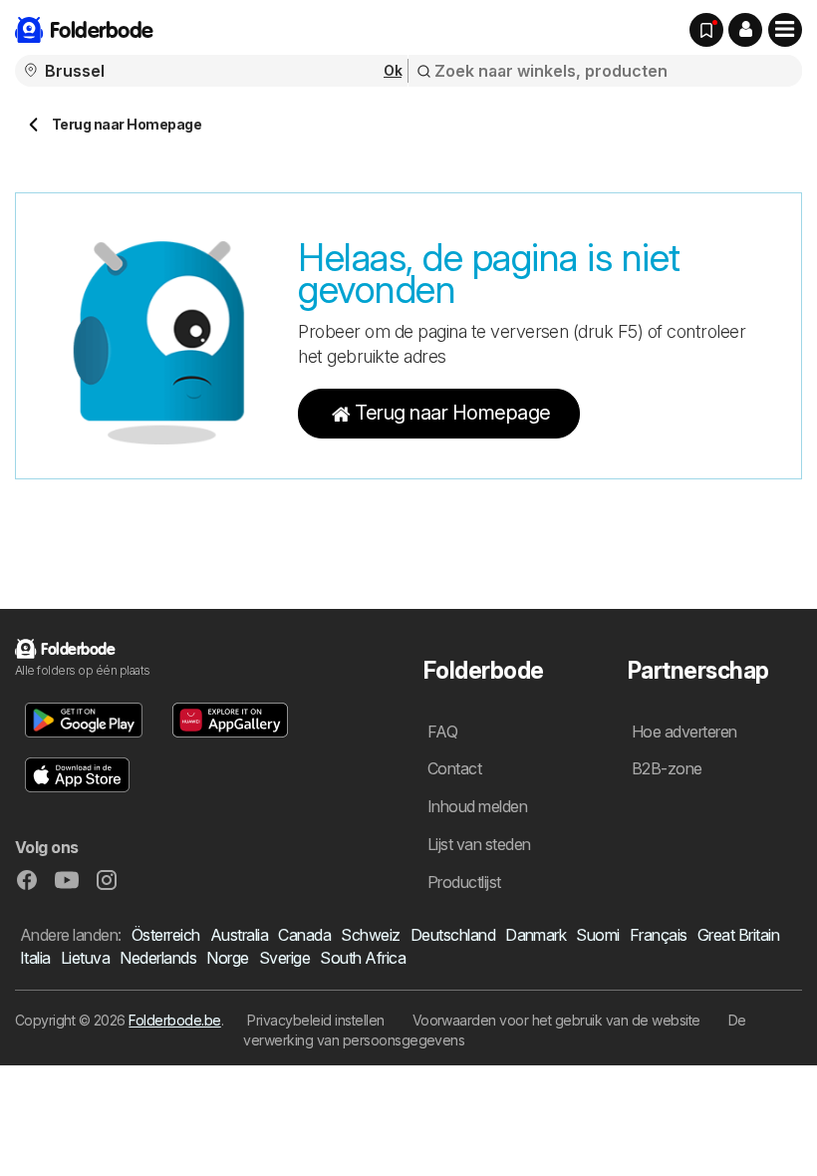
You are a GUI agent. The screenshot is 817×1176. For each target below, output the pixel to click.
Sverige (284, 958)
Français (658, 935)
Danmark (535, 935)
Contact (454, 768)
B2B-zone (667, 768)
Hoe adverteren (684, 731)
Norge (227, 958)
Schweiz (370, 935)
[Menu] (785, 30)
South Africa (363, 958)
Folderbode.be (174, 1020)
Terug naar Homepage (452, 413)
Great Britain (738, 935)
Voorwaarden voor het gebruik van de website (556, 1020)
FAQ (442, 731)
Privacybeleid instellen (315, 1020)
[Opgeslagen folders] (706, 30)
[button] (745, 30)
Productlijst (464, 882)
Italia (35, 958)
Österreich (166, 935)
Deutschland (452, 935)
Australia (239, 935)
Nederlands (158, 958)
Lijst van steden (479, 844)
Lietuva (85, 958)
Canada (304, 935)
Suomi (597, 935)
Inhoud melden (477, 806)
